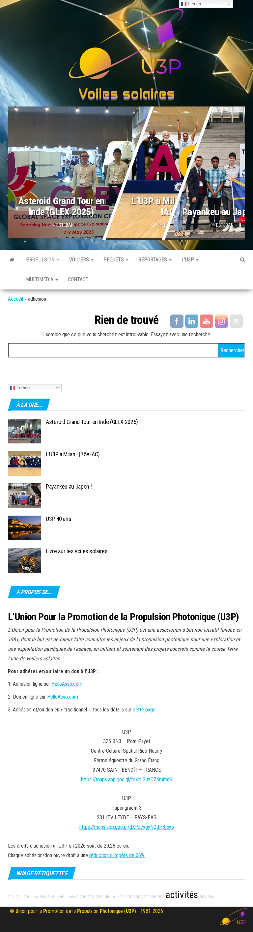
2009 (153, 897)
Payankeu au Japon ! (69, 486)
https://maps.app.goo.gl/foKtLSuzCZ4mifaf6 (126, 779)
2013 (91, 897)
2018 (42, 897)
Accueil (15, 299)
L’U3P (188, 259)
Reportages (153, 259)
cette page (144, 710)
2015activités (56, 897)
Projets (114, 259)
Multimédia (40, 279)
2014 (19, 897)
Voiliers (79, 259)
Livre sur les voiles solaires (77, 551)
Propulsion (41, 259)
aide (35, 897)
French (22, 387)
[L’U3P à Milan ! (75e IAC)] (24, 463)
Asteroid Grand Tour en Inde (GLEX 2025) (61, 206)
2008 (99, 897)
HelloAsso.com (66, 684)
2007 (137, 897)
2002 (129, 897)
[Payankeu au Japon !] (24, 495)
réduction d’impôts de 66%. (117, 855)
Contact (78, 279)
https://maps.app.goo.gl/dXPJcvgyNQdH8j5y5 (126, 827)
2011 (121, 897)
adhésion (110, 897)
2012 (11, 897)
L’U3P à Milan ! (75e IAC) (169, 206)
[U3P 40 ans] (24, 527)
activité (73, 897)
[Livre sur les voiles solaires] (24, 559)
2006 (160, 897)
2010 (145, 897)
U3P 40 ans (58, 518)
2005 (83, 897)
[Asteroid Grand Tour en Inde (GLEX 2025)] (126, 171)
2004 (27, 897)
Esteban (65, 225)
